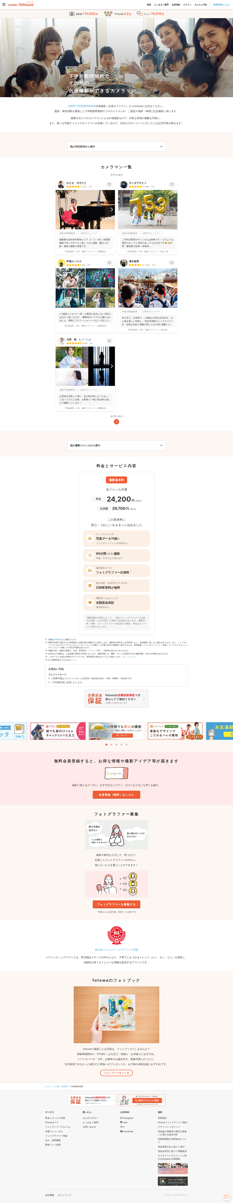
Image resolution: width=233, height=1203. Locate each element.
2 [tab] (111, 745)
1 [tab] (106, 745)
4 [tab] (122, 745)
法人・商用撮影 (53, 1140)
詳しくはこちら (129, 656)
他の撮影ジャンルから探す (85, 445)
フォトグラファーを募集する (116, 904)
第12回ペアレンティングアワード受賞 (116, 949)
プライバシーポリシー (169, 1126)
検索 (149, 4)
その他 (56, 1086)
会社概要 (49, 1195)
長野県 (64, 1086)
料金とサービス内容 (55, 1118)
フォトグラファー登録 (56, 1135)
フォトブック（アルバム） (58, 1126)
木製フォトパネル (54, 1131)
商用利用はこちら (221, 4)
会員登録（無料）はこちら (116, 794)
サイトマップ (64, 1195)
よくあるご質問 (161, 4)
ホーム (48, 1086)
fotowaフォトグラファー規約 (172, 1122)
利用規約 (58, 639)
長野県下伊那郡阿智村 (80, 106)
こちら (74, 660)
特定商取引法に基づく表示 (171, 1146)
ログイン (187, 4)
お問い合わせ (89, 1126)
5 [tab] (127, 745)
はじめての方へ (90, 1118)
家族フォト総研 (53, 1144)
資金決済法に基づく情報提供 (172, 1151)
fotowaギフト (52, 1122)
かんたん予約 (201, 4)
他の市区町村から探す (82, 146)
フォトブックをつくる (116, 1072)
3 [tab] (116, 745)
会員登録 (176, 4)
